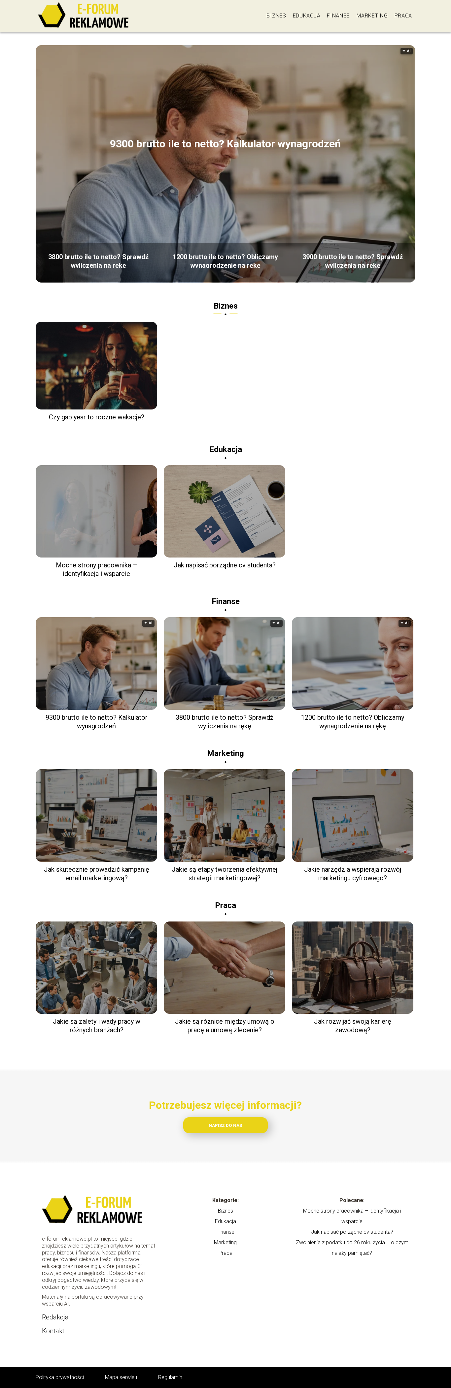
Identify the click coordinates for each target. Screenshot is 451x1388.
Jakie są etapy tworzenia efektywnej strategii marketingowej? (224, 873)
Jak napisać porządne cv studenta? (225, 565)
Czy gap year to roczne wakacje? (96, 417)
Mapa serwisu (121, 1377)
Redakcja (55, 1317)
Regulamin (170, 1377)
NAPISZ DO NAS (225, 1125)
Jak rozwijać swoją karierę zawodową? (352, 1025)
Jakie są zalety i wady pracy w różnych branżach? (96, 1025)
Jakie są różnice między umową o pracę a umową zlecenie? (224, 1025)
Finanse (338, 16)
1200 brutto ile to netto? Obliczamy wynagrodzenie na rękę (225, 260)
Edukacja (307, 16)
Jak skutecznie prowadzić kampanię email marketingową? (96, 873)
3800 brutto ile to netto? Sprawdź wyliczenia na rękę (98, 260)
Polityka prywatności (60, 1377)
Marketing (372, 16)
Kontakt (53, 1331)
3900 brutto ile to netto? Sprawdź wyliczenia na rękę (352, 260)
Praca (403, 16)
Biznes (276, 16)
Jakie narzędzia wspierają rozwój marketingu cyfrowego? (352, 873)
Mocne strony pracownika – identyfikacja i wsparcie (96, 569)
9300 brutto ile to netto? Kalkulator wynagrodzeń (225, 143)
